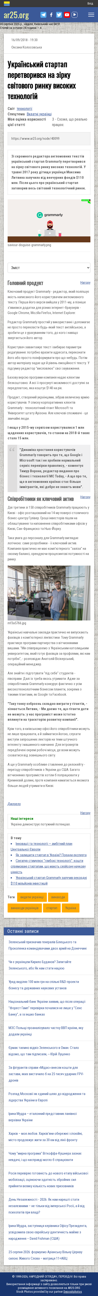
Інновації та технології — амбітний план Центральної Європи (41, 846)
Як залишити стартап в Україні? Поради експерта (51, 855)
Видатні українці (39, 114)
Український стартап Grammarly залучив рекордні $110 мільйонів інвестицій (49, 881)
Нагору (85, 282)
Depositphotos (73, 1291)
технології (24, 108)
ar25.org (16, 15)
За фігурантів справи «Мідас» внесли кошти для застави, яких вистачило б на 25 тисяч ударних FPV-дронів (46, 1073)
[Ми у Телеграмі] (43, 15)
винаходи (58, 897)
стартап (51, 908)
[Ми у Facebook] (51, 15)
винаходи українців (25, 908)
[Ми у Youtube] (67, 15)
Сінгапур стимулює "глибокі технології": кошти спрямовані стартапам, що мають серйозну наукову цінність (48, 866)
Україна (70, 908)
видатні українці (32, 897)
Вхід (90, 3)
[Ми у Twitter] (59, 15)
